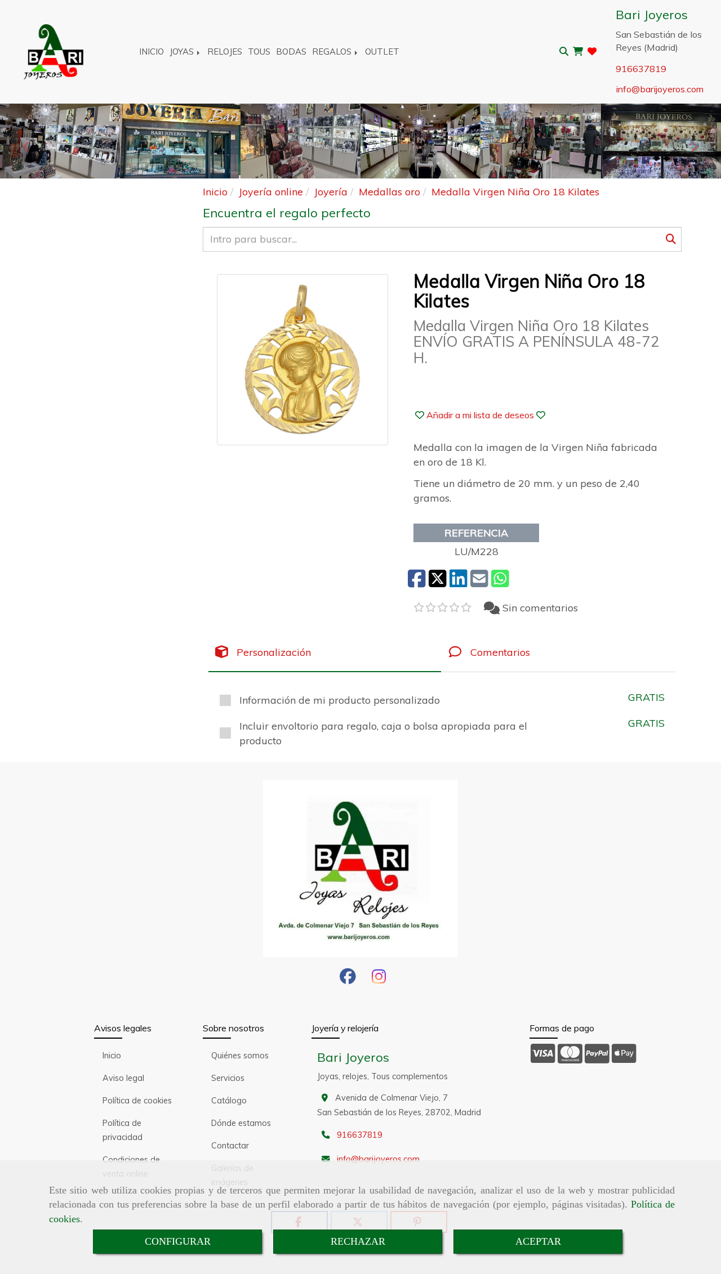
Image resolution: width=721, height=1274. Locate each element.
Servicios (227, 1078)
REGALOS (333, 51)
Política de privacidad (123, 1130)
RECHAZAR (358, 1241)
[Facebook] (348, 980)
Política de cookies (137, 1101)
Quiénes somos (240, 1056)
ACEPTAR (538, 1241)
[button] (480, 415)
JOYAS (183, 51)
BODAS (291, 51)
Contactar (230, 1146)
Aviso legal (123, 1078)
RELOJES (224, 51)
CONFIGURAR (178, 1241)
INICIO (151, 51)
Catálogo (229, 1101)
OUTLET (382, 51)
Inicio (112, 1056)
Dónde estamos (241, 1123)
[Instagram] (378, 980)
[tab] (324, 652)
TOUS (259, 51)
